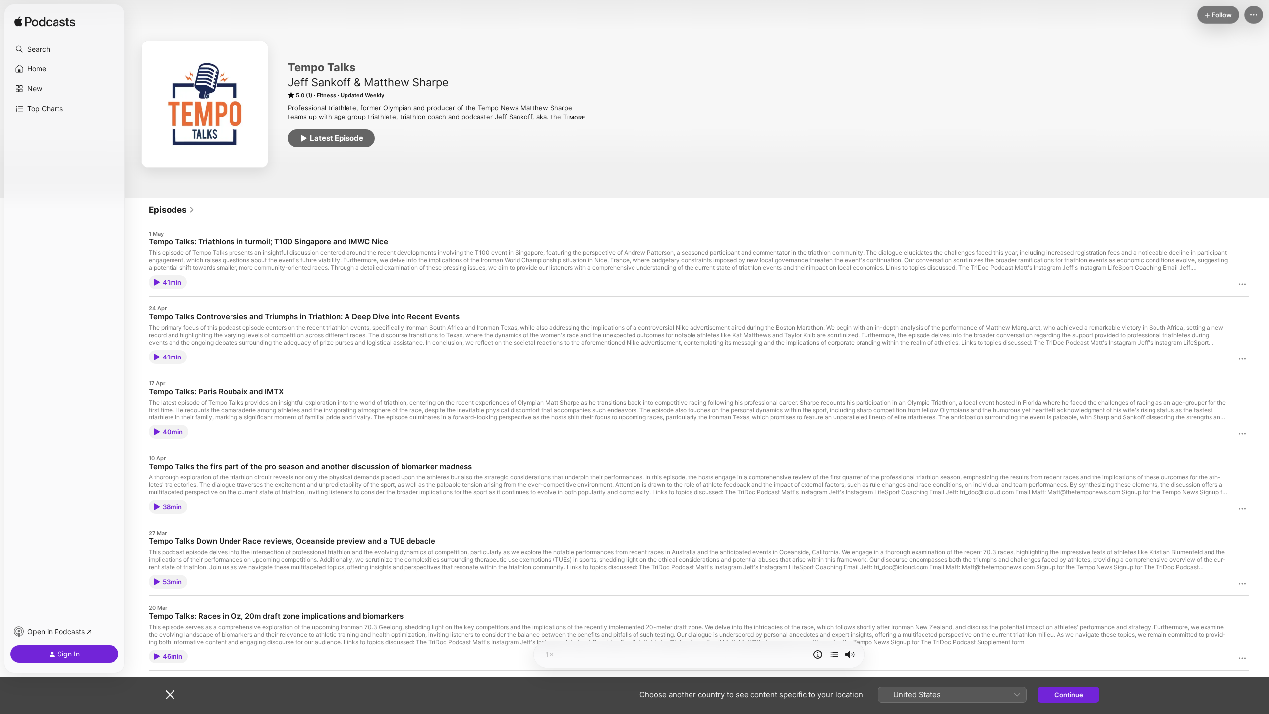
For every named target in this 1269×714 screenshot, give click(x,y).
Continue (1068, 695)
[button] (64, 49)
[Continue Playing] (834, 654)
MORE (577, 117)
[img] (44, 22)
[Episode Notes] (818, 654)
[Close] (170, 694)
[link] (172, 209)
